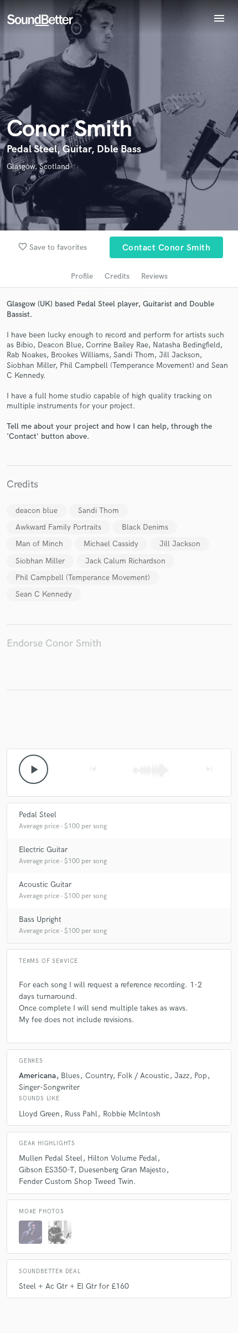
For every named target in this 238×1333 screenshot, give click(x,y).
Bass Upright (40, 919)
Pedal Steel (37, 814)
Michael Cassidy (111, 543)
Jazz (181, 1075)
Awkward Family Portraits (58, 527)
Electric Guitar (43, 849)
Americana (37, 1075)
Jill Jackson (179, 543)
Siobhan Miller (40, 561)
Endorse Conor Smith (54, 643)
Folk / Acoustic (143, 1075)
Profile (82, 276)
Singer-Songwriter (49, 1087)
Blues (70, 1075)
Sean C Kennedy (43, 594)
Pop (200, 1075)
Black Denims (145, 527)
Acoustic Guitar (45, 884)
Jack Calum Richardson (125, 561)
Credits (117, 276)
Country (98, 1075)
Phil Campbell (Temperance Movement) (82, 577)
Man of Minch (39, 543)
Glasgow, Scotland (38, 166)
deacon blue (36, 510)
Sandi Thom (98, 510)
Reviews (154, 276)
